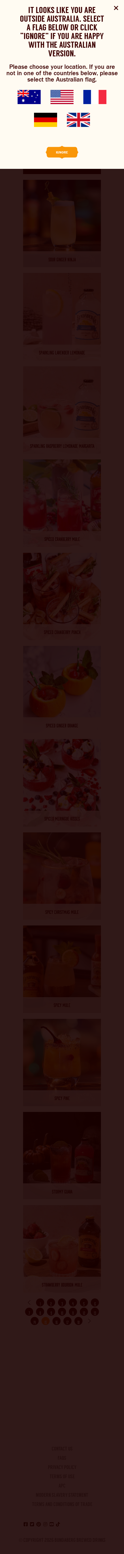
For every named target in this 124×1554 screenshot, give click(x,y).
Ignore (62, 152)
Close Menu (116, 8)
